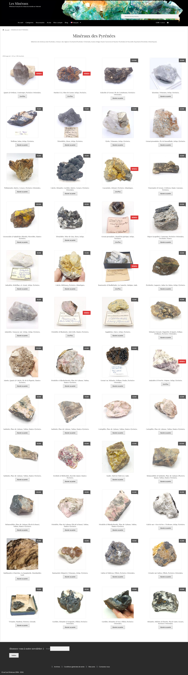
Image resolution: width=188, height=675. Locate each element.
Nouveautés (40, 22)
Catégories (29, 22)
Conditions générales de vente (74, 667)
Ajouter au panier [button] (118, 98)
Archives (57, 667)
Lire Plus (118, 242)
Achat (49, 22)
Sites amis (91, 667)
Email (48, 649)
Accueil (20, 22)
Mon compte (57, 22)
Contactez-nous (104, 667)
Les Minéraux (18, 3)
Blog (66, 22)
